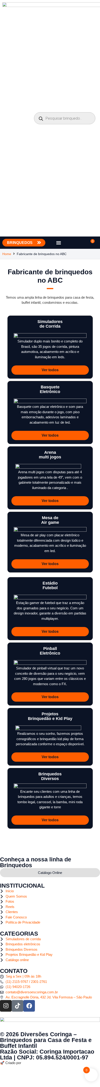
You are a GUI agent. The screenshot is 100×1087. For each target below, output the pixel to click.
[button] (58, 242)
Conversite (29, 1063)
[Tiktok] (17, 1006)
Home (6, 254)
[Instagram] (6, 1006)
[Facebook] (29, 1006)
